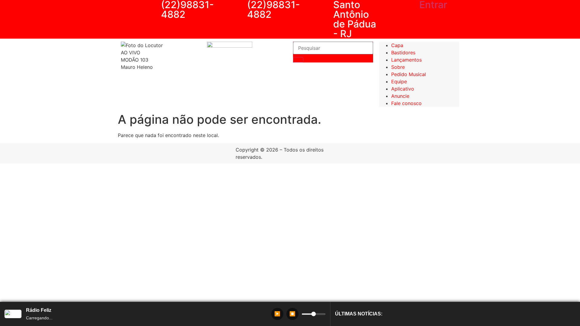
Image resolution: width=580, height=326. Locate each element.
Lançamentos (406, 60)
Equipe (399, 81)
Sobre (398, 67)
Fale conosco (406, 103)
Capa (397, 45)
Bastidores (403, 53)
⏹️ (292, 313)
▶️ (277, 313)
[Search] (298, 59)
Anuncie (400, 96)
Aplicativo (402, 89)
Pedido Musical (408, 74)
